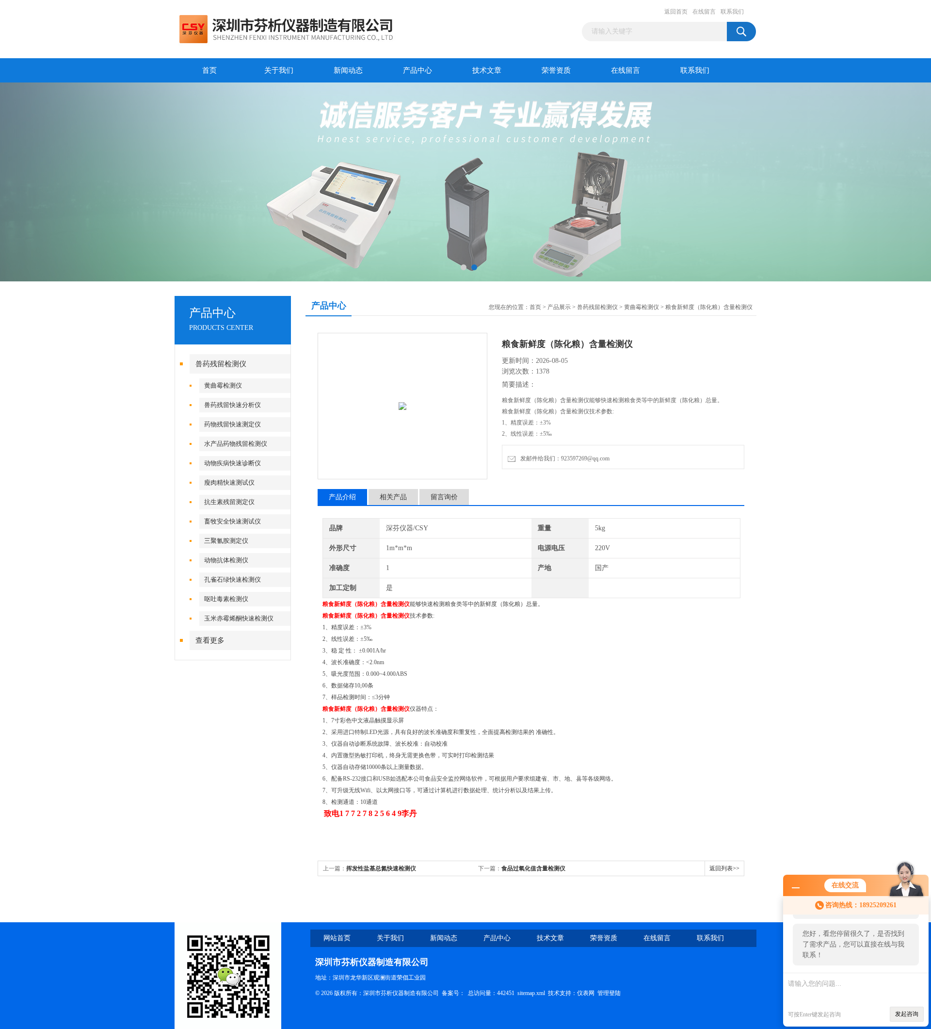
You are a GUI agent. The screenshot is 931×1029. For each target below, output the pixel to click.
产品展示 (559, 307)
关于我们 (278, 70)
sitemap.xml (531, 993)
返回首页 (676, 11)
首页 (209, 70)
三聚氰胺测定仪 (226, 540)
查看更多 (210, 640)
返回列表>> (724, 868)
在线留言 (704, 11)
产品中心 (417, 70)
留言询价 (444, 497)
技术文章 (486, 70)
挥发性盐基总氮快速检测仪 (381, 868)
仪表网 (585, 993)
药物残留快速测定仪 (232, 424)
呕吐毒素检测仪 (226, 599)
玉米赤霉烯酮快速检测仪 (238, 618)
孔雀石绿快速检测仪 (232, 579)
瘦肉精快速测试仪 (229, 482)
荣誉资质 (556, 70)
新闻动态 (348, 70)
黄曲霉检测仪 (223, 385)
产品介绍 (342, 497)
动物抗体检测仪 (226, 560)
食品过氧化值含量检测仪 (533, 868)
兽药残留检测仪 (220, 364)
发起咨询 (906, 1014)
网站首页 (337, 938)
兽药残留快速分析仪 (232, 404)
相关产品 (393, 497)
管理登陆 (609, 993)
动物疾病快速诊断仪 (232, 463)
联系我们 (732, 11)
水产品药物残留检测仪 (235, 443)
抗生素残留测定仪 (229, 502)
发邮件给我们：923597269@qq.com (563, 458)
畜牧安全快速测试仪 (232, 521)
